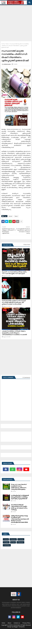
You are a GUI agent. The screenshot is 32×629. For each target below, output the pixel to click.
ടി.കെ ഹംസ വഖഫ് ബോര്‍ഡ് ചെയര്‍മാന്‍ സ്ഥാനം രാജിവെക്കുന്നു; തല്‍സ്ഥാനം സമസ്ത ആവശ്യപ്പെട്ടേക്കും (19, 487)
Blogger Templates (19, 627)
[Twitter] (6, 221)
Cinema (7, 542)
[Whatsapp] (10, 221)
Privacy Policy (26, 623)
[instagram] (19, 469)
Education (20, 542)
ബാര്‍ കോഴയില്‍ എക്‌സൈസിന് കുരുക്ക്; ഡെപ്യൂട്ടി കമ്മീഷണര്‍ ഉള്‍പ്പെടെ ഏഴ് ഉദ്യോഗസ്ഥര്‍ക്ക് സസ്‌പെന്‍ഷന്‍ (14, 302)
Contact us (17, 623)
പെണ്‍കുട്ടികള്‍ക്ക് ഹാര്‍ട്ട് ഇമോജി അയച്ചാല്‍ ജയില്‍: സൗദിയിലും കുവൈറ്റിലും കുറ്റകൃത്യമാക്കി (20, 497)
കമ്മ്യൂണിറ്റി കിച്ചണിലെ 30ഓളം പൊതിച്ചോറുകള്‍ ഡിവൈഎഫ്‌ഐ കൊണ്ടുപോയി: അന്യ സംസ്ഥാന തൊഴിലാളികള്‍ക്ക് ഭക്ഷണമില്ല (20, 519)
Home (3, 44)
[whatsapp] (13, 469)
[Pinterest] (14, 221)
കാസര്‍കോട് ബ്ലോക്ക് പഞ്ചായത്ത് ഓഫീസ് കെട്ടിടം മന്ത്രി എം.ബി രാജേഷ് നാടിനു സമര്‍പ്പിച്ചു (19, 507)
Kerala (10, 216)
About (9, 623)
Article (6, 539)
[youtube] (26, 469)
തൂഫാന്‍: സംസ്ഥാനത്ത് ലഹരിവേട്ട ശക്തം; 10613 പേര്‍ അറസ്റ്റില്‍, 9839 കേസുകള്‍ (14, 272)
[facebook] (6, 469)
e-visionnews (16, 625)
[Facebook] (3, 221)
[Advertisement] (16, 22)
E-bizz (13, 542)
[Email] (17, 221)
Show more (26, 244)
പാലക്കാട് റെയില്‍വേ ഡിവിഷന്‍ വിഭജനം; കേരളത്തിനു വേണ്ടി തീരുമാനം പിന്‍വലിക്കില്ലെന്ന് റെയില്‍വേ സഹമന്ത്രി (14, 332)
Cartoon (21, 539)
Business (13, 539)
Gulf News (7, 545)
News (7, 44)
